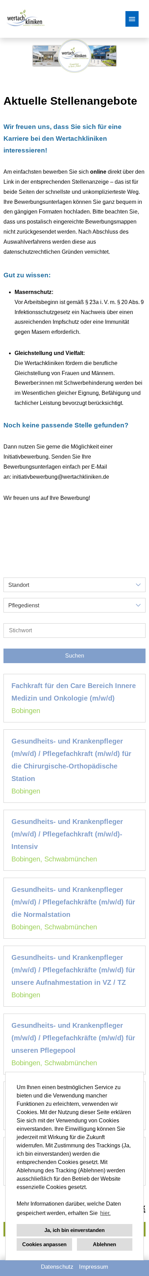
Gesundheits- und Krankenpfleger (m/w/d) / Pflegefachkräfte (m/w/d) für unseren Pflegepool (73, 1038)
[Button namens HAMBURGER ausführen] (132, 19)
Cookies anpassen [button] (44, 1244)
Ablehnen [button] (104, 1244)
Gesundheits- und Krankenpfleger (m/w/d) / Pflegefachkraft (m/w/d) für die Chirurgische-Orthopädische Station (71, 759)
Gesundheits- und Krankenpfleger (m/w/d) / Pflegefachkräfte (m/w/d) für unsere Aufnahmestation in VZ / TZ (73, 970)
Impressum (93, 1267)
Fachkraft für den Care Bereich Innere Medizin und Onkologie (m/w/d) (73, 692)
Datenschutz (57, 1267)
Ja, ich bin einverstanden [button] (74, 1230)
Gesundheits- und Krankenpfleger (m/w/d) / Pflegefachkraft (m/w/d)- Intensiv (67, 834)
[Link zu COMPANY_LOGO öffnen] (25, 19)
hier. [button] (105, 1213)
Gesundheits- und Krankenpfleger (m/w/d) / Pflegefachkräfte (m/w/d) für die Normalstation (73, 902)
